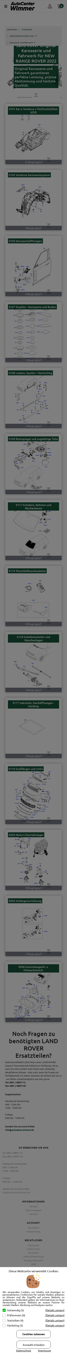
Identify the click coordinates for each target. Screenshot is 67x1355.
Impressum (44, 1350)
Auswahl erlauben (33, 1344)
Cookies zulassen (33, 1334)
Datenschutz (23, 1350)
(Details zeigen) (54, 1310)
